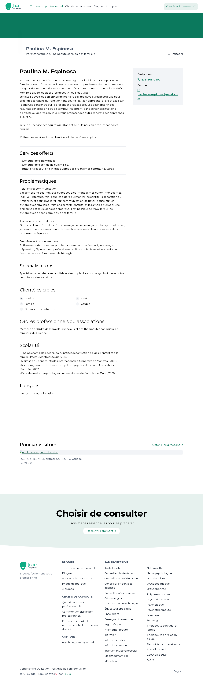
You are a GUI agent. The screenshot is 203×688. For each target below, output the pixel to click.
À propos (111, 6)
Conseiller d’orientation (119, 573)
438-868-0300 (150, 79)
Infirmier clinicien (115, 645)
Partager (177, 53)
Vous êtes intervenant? (181, 6)
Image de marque (74, 583)
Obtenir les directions (166, 444)
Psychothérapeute (159, 609)
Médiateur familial (116, 655)
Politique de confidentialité (68, 668)
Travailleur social (157, 649)
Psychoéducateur (158, 599)
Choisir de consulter (78, 6)
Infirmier (110, 634)
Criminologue (113, 598)
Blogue (98, 6)
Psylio (67, 673)
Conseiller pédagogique (120, 593)
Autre (150, 659)
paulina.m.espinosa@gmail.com (157, 96)
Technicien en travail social (164, 644)
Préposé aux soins (158, 594)
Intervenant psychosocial (120, 650)
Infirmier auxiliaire (116, 640)
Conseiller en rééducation (121, 578)
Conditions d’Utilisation (35, 668)
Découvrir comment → (101, 530)
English (178, 671)
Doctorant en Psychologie (121, 603)
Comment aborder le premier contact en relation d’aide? (80, 625)
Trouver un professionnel (46, 6)
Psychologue (155, 604)
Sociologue (154, 620)
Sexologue (153, 615)
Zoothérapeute (157, 654)
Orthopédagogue (158, 583)
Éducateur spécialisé (117, 608)
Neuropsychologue (159, 573)
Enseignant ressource (118, 619)
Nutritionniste (156, 578)
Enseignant (111, 613)
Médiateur (111, 661)
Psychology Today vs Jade (79, 642)
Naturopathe (155, 568)
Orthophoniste (156, 588)
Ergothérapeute (114, 624)
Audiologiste (112, 568)
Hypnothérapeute (116, 629)
